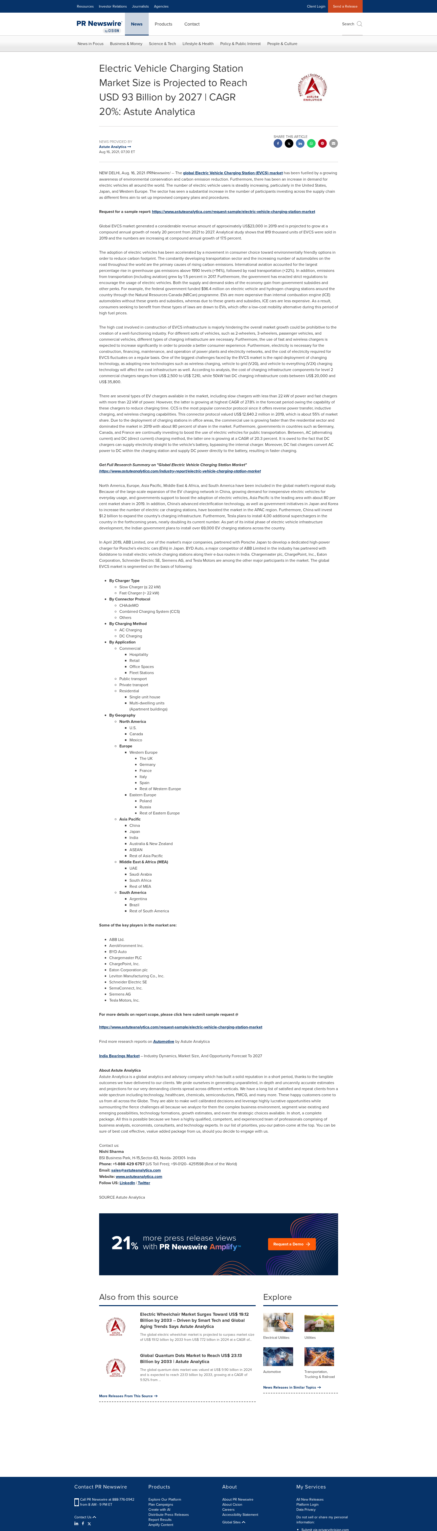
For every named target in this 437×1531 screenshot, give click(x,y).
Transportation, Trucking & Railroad (319, 1374)
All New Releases (310, 1499)
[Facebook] (83, 1523)
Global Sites (232, 1522)
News (137, 24)
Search (348, 24)
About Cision (232, 1504)
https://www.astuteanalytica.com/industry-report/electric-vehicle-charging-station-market (180, 471)
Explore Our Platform (164, 1499)
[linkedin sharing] (300, 144)
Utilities (310, 1337)
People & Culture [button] (282, 43)
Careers (228, 1509)
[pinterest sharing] (322, 144)
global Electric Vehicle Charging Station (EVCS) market (233, 173)
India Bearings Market (119, 1056)
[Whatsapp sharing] (311, 144)
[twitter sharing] (289, 144)
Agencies (161, 6)
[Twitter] (89, 1523)
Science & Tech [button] (162, 43)
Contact (192, 24)
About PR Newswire (237, 1499)
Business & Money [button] (126, 43)
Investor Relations (113, 6)
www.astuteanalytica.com (139, 1176)
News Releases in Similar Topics (289, 1387)
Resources (85, 6)
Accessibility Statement (240, 1514)
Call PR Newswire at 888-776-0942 (107, 1499)
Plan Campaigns (160, 1504)
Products (163, 24)
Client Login (316, 6)
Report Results (160, 1519)
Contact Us (83, 1517)
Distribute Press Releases (168, 1514)
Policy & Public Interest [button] (240, 43)
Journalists (140, 6)
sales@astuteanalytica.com (136, 1170)
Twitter (144, 1183)
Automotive (163, 1041)
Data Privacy (306, 1509)
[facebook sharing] (278, 144)
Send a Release (345, 6)
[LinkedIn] (77, 1523)
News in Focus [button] (90, 43)
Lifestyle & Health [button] (198, 43)
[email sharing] (333, 144)
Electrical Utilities (276, 1337)
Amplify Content (160, 1524)
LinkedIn (127, 1183)
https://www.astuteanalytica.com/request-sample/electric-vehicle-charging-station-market (233, 211)
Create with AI (159, 1509)
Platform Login (307, 1504)
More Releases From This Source (126, 1395)
